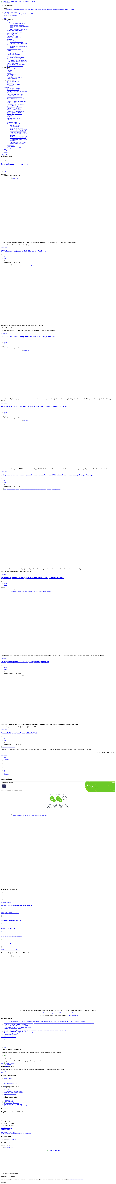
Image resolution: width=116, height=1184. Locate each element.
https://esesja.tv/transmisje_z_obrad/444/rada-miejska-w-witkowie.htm (58, 1013)
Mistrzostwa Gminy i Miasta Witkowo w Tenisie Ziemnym (16, 905)
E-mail (5, 171)
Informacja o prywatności (76, 1179)
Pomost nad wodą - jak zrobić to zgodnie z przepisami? (17, 1027)
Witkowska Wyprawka (12, 36)
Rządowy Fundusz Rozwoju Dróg (15, 112)
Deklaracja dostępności (6, 1129)
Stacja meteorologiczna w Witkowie (16, 64)
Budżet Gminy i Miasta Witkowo (15, 30)
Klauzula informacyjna (6, 1128)
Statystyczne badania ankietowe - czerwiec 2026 (16, 1025)
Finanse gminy (7, 1089)
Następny (6, 774)
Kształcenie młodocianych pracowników (13, 85)
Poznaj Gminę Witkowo (13, 68)
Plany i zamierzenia (8, 1101)
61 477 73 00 (9, 1142)
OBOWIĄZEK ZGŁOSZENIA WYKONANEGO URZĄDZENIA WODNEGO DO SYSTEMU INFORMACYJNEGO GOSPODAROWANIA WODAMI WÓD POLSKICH (49, 1023)
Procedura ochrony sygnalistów (8, 1132)
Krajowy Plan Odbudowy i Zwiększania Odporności (14, 89)
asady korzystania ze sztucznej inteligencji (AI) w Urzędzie (16, 1133)
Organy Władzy (8, 1078)
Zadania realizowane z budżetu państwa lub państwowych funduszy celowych (16, 98)
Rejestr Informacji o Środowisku (18, 57)
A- (4, 6)
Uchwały (6, 1081)
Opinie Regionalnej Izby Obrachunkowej (14, 1092)
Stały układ (6, 12)
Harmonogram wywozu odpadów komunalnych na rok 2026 (19, 1033)
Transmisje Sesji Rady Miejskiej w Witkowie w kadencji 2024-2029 (18, 130)
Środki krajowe (11, 116)
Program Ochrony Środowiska (11, 1103)
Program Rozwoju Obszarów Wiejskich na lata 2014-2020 (14, 107)
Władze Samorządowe (12, 122)
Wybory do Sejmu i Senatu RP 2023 (19, 29)
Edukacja (9, 39)
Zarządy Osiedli (11, 146)
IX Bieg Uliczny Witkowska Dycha (10, 913)
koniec (5, 776)
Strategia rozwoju (8, 1100)
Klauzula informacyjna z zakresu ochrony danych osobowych (18, 143)
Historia (9, 50)
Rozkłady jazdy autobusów (14, 37)
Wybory (9, 22)
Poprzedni (6, 759)
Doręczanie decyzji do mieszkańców (15, 164)
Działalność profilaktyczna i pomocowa (17, 61)
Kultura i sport (10, 40)
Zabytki (9, 73)
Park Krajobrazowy (12, 75)
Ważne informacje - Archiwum (8, 1037)
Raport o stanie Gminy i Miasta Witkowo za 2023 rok (17, 1105)
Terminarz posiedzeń (15, 125)
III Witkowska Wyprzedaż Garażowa (11, 920)
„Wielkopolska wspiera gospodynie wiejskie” (15, 1024)
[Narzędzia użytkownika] (1, 254)
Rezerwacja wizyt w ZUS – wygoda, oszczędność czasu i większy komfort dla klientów (35, 406)
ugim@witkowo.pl (8, 1147)
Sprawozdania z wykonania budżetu (13, 1091)
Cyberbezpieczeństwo (6, 1130)
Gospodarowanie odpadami (14, 59)
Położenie (9, 70)
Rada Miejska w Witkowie (13, 123)
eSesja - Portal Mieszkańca (16, 128)
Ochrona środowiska (12, 56)
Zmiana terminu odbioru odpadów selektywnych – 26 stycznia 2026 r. (29, 336)
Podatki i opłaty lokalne (16, 32)
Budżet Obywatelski (12, 33)
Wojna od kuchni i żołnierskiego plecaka (11, 936)
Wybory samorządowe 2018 (14, 148)
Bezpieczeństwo (11, 44)
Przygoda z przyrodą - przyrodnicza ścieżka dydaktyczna (16, 78)
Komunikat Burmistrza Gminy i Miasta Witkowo (21, 733)
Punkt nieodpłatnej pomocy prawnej (13, 1028)
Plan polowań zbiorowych (10, 1034)
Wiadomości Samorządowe (14, 49)
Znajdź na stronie (7, 156)
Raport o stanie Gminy (12, 63)
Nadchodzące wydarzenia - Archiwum (10, 950)
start (5, 757)
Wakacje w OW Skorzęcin (8, 928)
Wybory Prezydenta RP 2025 (17, 23)
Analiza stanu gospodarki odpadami (13, 1104)
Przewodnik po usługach (13, 35)
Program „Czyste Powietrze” (8, 944)
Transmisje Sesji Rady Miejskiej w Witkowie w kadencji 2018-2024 (18, 137)
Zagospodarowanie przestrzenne (15, 66)
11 (4, 771)
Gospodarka (10, 83)
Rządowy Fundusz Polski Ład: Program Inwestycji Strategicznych (15, 110)
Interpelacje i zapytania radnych (18, 132)
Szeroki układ (13, 12)
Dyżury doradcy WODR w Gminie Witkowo (15, 1031)
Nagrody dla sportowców (16, 42)
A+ (7, 6)
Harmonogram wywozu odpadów (18, 60)
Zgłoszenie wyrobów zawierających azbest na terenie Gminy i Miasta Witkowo (32, 578)
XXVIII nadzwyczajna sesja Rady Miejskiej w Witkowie (23, 251)
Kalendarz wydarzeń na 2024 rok (18, 43)
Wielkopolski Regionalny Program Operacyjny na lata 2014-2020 (15, 95)
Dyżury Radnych (14, 126)
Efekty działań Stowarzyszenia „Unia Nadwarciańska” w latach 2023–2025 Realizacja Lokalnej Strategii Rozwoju (47, 475)
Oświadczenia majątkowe (10, 1083)
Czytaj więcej (4, 247)
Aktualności (10, 20)
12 (4, 773)
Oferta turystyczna (11, 74)
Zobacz (2, 1054)
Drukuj (5, 170)
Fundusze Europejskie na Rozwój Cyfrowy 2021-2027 (15, 104)
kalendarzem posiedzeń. (73, 1015)
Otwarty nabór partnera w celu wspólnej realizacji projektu (25, 662)
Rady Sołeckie (10, 145)
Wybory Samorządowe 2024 (17, 25)
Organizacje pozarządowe (13, 54)
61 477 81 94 (12, 1139)
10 (4, 770)
